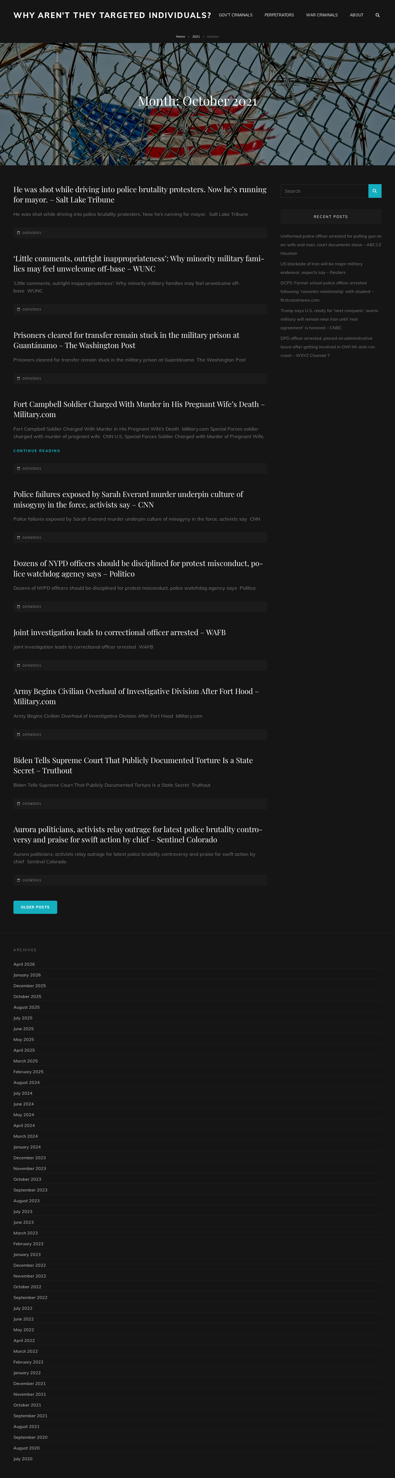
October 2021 (27, 1405)
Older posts (35, 907)
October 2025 (27, 996)
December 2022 (29, 1265)
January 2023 (27, 1254)
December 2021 (29, 1383)
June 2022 (23, 1319)
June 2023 (23, 1222)
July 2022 (23, 1308)
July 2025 (23, 1018)
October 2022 (27, 1286)
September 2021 (30, 1415)
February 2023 (28, 1243)
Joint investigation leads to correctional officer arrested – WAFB (119, 632)
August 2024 (26, 1082)
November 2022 (29, 1276)
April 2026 (24, 964)
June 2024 (23, 1104)
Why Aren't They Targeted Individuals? (112, 15)
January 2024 (27, 1147)
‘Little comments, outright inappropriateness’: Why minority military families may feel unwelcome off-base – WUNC (138, 263)
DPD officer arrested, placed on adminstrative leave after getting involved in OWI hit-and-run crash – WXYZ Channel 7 (328, 346)
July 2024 (23, 1093)
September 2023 (30, 1190)
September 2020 (30, 1437)
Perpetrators (279, 15)
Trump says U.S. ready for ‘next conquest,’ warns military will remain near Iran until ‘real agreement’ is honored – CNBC (329, 319)
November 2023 (29, 1168)
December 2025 (29, 985)
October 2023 (27, 1179)
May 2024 (23, 1114)
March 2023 (25, 1233)
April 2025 (24, 1050)
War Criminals (322, 15)
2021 (196, 36)
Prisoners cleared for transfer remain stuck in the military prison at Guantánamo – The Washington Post (126, 340)
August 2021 (26, 1426)
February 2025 (28, 1071)
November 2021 (29, 1394)
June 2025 (23, 1028)
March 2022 (25, 1351)
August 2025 (26, 1007)
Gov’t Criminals (236, 15)
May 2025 (23, 1039)
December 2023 (29, 1157)
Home (180, 36)
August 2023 (26, 1200)
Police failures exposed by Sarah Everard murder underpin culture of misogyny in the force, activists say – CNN (128, 499)
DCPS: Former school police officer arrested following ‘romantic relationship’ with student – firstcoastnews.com (327, 291)
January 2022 (27, 1372)
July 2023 (23, 1211)
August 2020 (26, 1448)
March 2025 (25, 1061)
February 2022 (28, 1362)
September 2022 (30, 1297)
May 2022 (23, 1329)
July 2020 (23, 1458)
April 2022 (24, 1340)
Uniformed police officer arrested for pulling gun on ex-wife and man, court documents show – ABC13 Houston (331, 244)
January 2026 (27, 975)
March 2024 (25, 1136)
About (356, 15)
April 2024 (24, 1125)
